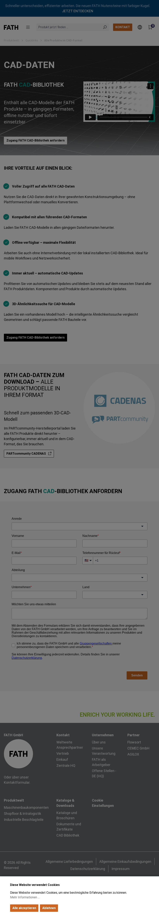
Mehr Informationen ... (25, 897)
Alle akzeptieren (24, 908)
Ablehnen (49, 908)
